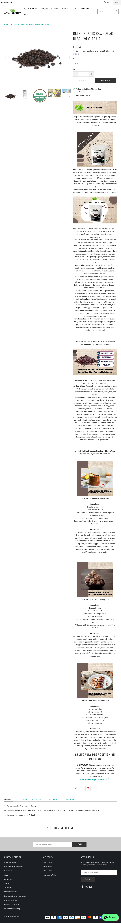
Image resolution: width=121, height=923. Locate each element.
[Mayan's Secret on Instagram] (87, 887)
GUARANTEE (8, 800)
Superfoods (43, 8)
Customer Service (10, 862)
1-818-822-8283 (6, 2)
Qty (74, 69)
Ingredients (8, 871)
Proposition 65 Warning (12, 909)
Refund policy (47, 871)
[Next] (69, 57)
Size (74, 59)
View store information (83, 95)
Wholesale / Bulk (69, 8)
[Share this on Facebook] (81, 788)
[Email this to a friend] (94, 788)
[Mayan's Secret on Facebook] (82, 887)
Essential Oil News (10, 900)
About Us (7, 875)
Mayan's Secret (14, 916)
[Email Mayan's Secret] (91, 887)
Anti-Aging (54, 8)
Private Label (85, 8)
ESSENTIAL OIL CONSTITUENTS (31, 800)
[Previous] (6, 57)
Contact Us (8, 879)
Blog (26, 14)
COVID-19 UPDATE (10, 892)
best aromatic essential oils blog (15, 896)
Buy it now (105, 80)
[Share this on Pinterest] (88, 788)
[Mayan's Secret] (12, 11)
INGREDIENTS (54, 800)
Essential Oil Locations (11, 904)
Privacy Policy (47, 862)
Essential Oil (29, 8)
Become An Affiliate (49, 875)
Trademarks (8, 888)
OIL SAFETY (70, 800)
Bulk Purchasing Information (13, 866)
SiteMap (7, 883)
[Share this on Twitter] (75, 788)
